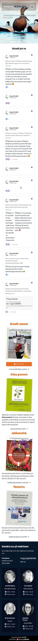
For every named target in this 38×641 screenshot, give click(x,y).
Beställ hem (20, 364)
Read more (8, 65)
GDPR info (23, 562)
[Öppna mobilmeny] (32, 7)
